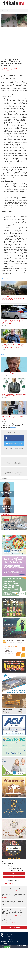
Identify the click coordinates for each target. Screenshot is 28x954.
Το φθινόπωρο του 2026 (16, 871)
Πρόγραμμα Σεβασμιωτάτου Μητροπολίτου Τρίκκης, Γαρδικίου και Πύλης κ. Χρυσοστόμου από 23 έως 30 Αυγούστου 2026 (13, 917)
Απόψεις (14, 903)
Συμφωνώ (7, 953)
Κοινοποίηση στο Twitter (15, 443)
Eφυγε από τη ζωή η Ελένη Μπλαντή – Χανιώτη (6, 508)
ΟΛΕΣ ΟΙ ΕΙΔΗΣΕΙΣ (14, 933)
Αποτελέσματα (14, 882)
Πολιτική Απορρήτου (9, 942)
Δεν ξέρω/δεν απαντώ (16, 876)
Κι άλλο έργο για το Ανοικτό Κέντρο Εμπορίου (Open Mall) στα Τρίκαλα (14, 473)
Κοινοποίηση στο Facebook (15, 438)
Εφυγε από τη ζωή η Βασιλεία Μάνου (6, 493)
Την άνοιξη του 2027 (16, 873)
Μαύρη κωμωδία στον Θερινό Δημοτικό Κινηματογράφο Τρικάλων (13, 900)
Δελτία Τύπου (17, 68)
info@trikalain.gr (9, 945)
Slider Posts (5, 278)
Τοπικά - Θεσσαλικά (16, 921)
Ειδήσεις (16, 424)
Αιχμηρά (7, 520)
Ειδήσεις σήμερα (6, 354)
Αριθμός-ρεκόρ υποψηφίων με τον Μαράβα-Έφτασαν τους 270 (14, 462)
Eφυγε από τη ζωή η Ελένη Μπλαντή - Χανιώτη (13, 925)
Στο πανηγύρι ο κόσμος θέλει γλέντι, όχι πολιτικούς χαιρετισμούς (13, 526)
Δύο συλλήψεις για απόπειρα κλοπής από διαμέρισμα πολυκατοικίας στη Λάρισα (13, 908)
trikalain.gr (13, 427)
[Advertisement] (14, 43)
